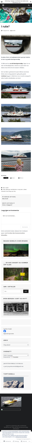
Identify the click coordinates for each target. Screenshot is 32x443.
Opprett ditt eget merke (8, 333)
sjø (12, 191)
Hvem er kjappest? (7, 204)
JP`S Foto (16, 13)
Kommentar (25, 227)
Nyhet (7, 187)
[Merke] (12, 291)
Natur (4, 187)
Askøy (4, 189)
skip (15, 191)
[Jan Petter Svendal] (4, 332)
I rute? (5, 26)
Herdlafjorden (14, 189)
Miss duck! (9, 197)
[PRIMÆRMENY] (3, 5)
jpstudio (13, 30)
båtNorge (8, 189)
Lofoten (25, 189)
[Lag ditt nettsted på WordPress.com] (16, 1)
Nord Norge (9, 191)
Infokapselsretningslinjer (21, 437)
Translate (15, 357)
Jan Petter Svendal (7, 329)
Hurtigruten (20, 189)
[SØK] (29, 5)
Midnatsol (3, 191)
